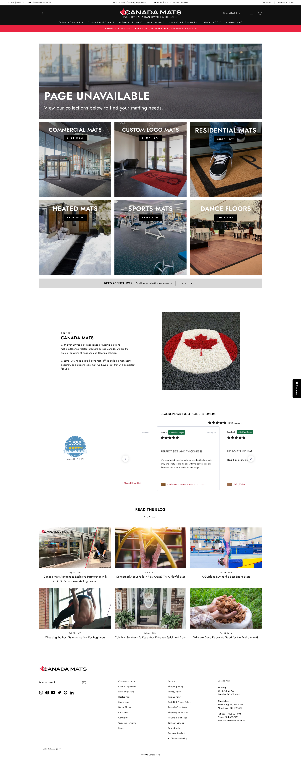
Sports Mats (123, 702)
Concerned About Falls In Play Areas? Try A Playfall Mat (150, 577)
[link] (188, 484)
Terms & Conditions (177, 707)
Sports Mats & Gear (183, 22)
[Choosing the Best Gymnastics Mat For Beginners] (75, 608)
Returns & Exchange (177, 717)
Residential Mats (131, 22)
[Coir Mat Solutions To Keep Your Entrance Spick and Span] (151, 608)
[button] (125, 459)
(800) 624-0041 (18, 2)
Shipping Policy (175, 686)
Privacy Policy (175, 691)
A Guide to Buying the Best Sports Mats (226, 577)
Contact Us (267, 2)
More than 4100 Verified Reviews (172, 2)
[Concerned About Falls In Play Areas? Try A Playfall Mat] (151, 547)
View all (150, 516)
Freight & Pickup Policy (179, 702)
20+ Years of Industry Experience (131, 2)
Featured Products (176, 733)
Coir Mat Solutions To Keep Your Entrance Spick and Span (150, 637)
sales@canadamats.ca (41, 2)
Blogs (121, 728)
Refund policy (174, 728)
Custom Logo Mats (101, 22)
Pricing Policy (175, 696)
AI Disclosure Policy (177, 738)
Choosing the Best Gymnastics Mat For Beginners (75, 637)
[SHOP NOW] (226, 159)
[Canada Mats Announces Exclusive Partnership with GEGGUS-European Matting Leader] (75, 547)
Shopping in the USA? (179, 712)
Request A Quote (285, 2)
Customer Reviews (127, 722)
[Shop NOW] (75, 159)
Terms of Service (176, 722)
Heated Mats (156, 22)
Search (171, 681)
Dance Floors (212, 22)
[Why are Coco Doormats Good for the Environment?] (226, 608)
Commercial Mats (71, 22)
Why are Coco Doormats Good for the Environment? (226, 637)
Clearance (123, 712)
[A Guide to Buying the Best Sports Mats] (226, 547)
